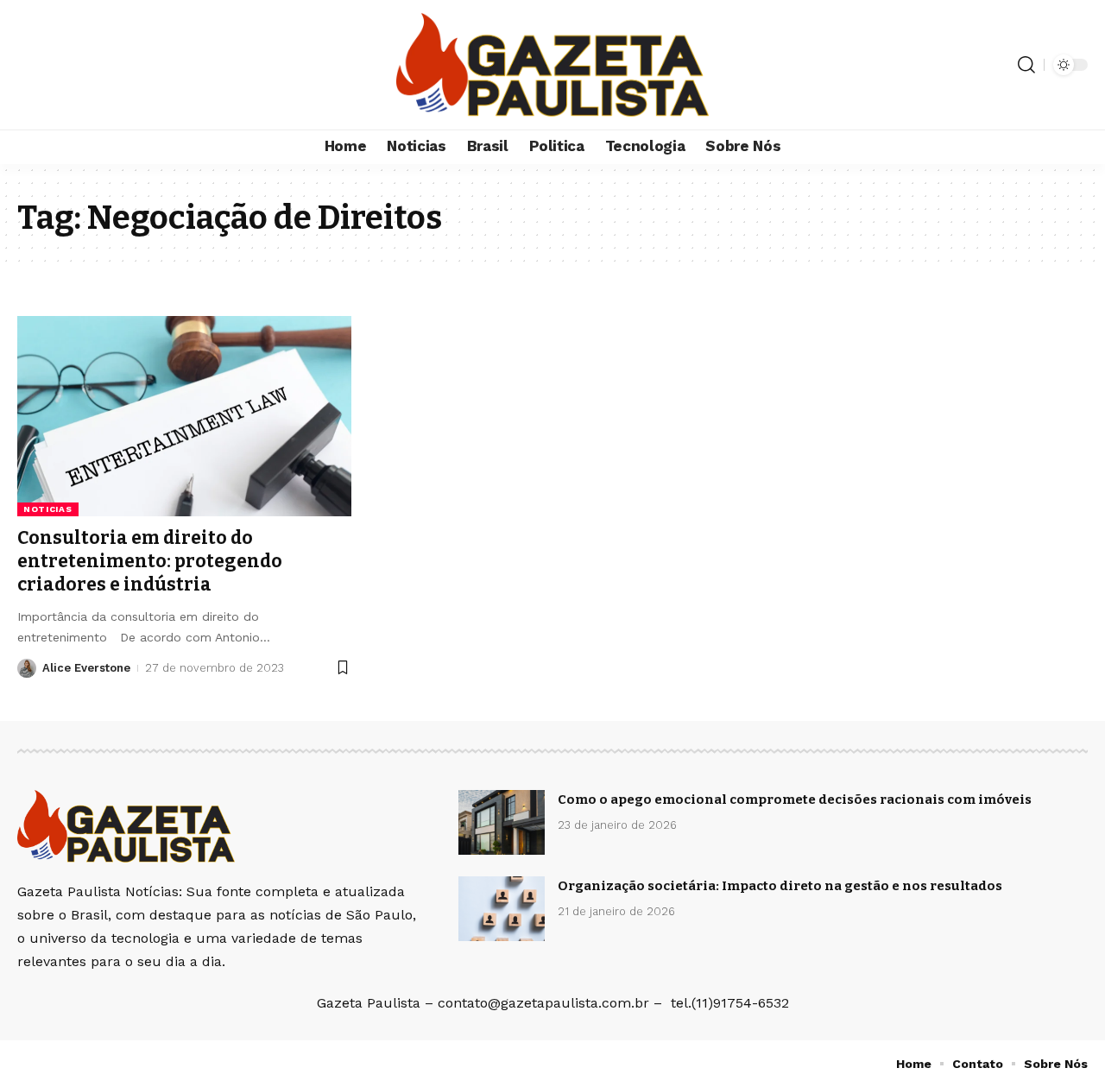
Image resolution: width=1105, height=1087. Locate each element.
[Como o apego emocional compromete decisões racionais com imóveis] (501, 822)
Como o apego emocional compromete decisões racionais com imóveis (795, 799)
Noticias (48, 509)
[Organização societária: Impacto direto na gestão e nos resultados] (501, 908)
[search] (1026, 64)
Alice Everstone (86, 667)
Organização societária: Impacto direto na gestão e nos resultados (780, 886)
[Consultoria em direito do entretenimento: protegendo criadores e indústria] (184, 416)
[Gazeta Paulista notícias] (552, 65)
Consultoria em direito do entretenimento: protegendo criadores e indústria (149, 562)
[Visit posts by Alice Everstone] (26, 668)
